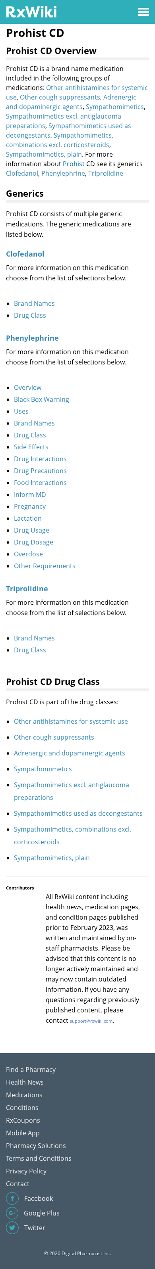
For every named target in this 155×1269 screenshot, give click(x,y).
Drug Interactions (40, 458)
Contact (17, 1183)
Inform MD (30, 494)
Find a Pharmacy (31, 1069)
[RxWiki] (31, 11)
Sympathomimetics (115, 106)
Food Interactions (40, 482)
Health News (25, 1082)
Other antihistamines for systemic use (71, 721)
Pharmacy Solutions (36, 1145)
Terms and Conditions (39, 1158)
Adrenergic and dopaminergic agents (69, 753)
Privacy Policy (26, 1171)
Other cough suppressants (60, 97)
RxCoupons (23, 1120)
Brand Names (34, 303)
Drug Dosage (33, 542)
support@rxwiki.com (91, 1021)
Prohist (74, 163)
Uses (21, 411)
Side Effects (31, 447)
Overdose (28, 554)
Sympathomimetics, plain (44, 154)
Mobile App (23, 1133)
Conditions (22, 1107)
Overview (27, 387)
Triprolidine (105, 173)
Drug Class (30, 315)
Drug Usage (31, 530)
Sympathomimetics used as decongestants (78, 813)
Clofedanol (22, 173)
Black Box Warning (41, 399)
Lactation (28, 518)
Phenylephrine (63, 173)
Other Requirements (45, 566)
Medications (24, 1095)
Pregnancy (30, 506)
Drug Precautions (40, 470)
